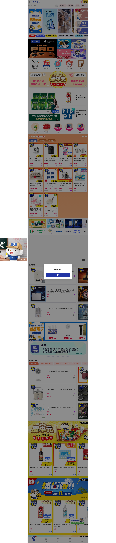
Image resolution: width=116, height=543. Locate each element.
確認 (58, 275)
